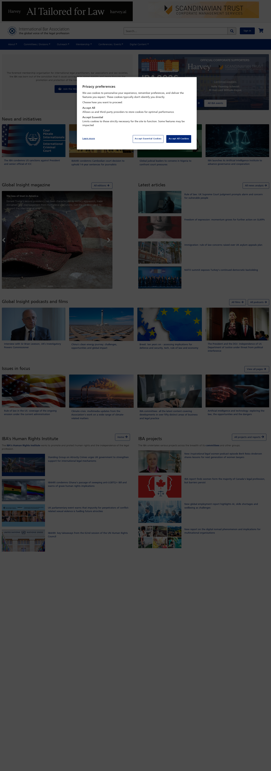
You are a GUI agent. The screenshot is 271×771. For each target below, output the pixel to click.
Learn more (88, 139)
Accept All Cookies (179, 139)
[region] (137, 113)
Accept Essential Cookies (148, 139)
